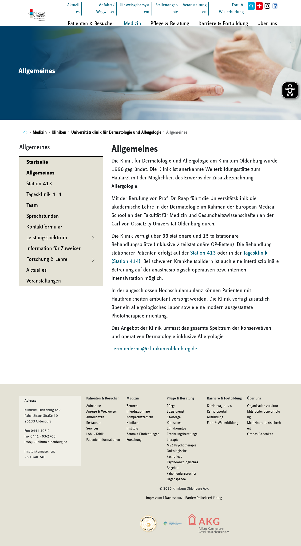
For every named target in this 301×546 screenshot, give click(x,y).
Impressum (154, 498)
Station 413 (203, 253)
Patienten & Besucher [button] (91, 23)
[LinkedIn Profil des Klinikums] (275, 6)
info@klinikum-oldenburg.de (45, 442)
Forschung (134, 440)
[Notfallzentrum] (259, 6)
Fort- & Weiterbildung (222, 423)
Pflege (171, 406)
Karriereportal (217, 412)
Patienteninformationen (103, 440)
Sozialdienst (175, 412)
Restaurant (93, 423)
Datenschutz (173, 498)
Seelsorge (174, 417)
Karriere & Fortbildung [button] (223, 23)
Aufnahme (93, 406)
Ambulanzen (95, 417)
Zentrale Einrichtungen (143, 434)
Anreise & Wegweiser (101, 412)
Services (92, 428)
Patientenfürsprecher (181, 474)
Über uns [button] (267, 23)
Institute (132, 428)
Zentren (132, 406)
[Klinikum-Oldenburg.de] (25, 132)
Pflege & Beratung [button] (169, 23)
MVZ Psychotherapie (181, 445)
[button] (251, 6)
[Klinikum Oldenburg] (37, 15)
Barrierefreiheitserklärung (203, 498)
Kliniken (133, 423)
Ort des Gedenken (260, 434)
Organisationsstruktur (262, 406)
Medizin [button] (132, 23)
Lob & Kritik (95, 434)
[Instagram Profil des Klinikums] (267, 6)
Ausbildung (215, 417)
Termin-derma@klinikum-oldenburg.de (154, 349)
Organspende (176, 479)
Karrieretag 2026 (219, 406)
